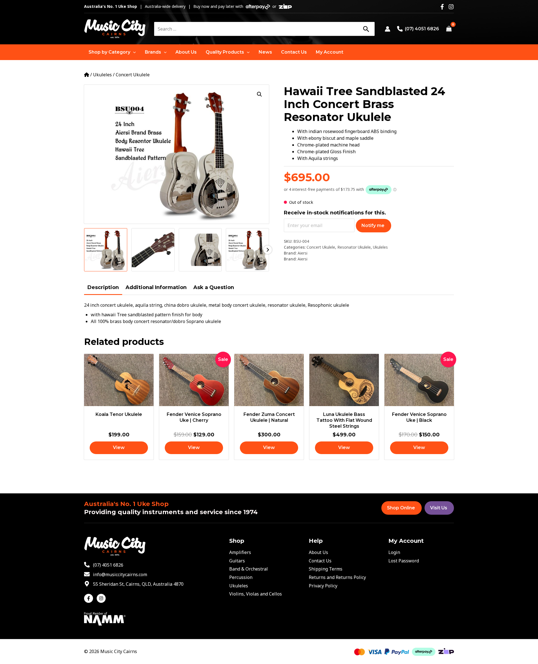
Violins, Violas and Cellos (255, 594)
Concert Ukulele (133, 75)
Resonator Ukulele (354, 247)
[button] (112, 52)
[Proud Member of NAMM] (105, 618)
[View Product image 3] (200, 249)
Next (267, 250)
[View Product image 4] (247, 249)
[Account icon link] (387, 29)
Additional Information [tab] (156, 287)
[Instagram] (451, 7)
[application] (133, 52)
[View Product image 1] (105, 249)
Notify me (372, 225)
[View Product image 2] (153, 249)
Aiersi (302, 253)
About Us (318, 552)
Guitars (237, 561)
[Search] (366, 29)
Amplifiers (240, 552)
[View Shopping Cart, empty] (449, 29)
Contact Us (320, 561)
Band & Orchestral (248, 569)
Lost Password (403, 561)
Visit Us (438, 507)
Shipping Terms (325, 569)
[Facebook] (442, 7)
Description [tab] (103, 287)
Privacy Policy (323, 586)
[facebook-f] (90, 598)
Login (394, 552)
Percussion (240, 577)
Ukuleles (102, 75)
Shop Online (401, 507)
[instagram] (102, 598)
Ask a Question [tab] (213, 287)
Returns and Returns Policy (337, 577)
